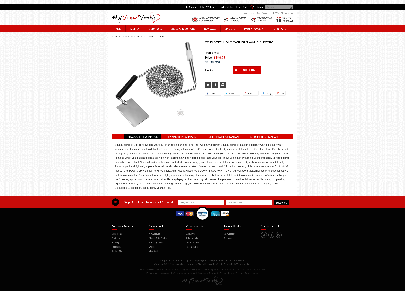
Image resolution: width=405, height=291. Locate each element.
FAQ (277, 13)
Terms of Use (192, 242)
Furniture (279, 29)
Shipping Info (287, 13)
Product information (142, 136)
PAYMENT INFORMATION (183, 136)
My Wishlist (208, 7)
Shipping (115, 242)
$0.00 (260, 7)
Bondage (210, 29)
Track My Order (156, 242)
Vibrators (155, 29)
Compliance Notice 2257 (220, 260)
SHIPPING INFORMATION (224, 136)
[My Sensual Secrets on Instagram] (223, 85)
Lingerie (230, 29)
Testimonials (192, 246)
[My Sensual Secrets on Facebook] (215, 85)
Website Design (223, 264)
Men (118, 29)
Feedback (116, 246)
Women (135, 29)
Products (116, 237)
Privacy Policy (192, 237)
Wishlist (152, 246)
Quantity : (209, 70)
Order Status (227, 7)
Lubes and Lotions (183, 29)
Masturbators (230, 233)
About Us (255, 13)
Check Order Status (158, 237)
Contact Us (267, 13)
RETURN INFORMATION (263, 136)
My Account (191, 7)
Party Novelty (254, 29)
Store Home (117, 233)
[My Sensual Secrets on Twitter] (208, 85)
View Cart (153, 250)
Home (246, 13)
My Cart (243, 7)
